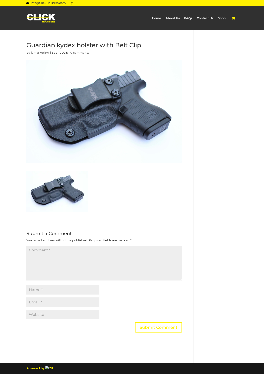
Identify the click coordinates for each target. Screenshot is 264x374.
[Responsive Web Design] (49, 368)
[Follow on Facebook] (72, 3)
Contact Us (205, 18)
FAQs (188, 18)
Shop (222, 18)
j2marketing (40, 52)
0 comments (79, 52)
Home (156, 18)
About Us (173, 18)
